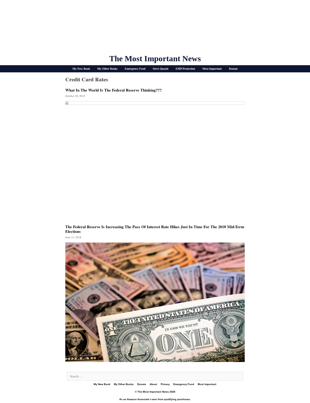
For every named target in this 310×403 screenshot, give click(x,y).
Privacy (165, 384)
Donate (233, 68)
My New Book (81, 68)
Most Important (212, 68)
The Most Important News (155, 58)
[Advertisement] (155, 29)
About (153, 384)
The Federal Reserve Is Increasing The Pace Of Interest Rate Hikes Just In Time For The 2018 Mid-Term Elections (154, 229)
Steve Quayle (160, 68)
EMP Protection (185, 68)
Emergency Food (135, 68)
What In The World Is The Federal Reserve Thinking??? (113, 90)
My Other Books (107, 68)
